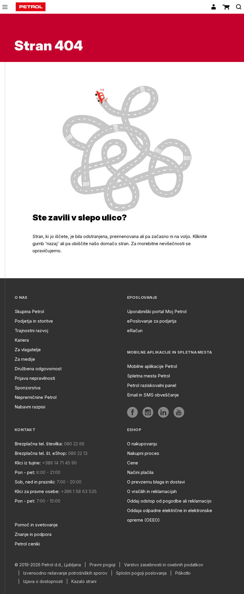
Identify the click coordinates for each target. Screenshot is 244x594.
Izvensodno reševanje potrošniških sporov (65, 573)
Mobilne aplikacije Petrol (152, 366)
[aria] (132, 412)
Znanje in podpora (33, 534)
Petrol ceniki (27, 544)
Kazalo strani (83, 581)
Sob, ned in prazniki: (35, 482)
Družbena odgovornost (38, 368)
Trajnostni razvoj (31, 330)
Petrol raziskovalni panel (151, 385)
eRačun (135, 330)
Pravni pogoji (102, 565)
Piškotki (182, 573)
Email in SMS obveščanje (153, 395)
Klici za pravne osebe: (37, 491)
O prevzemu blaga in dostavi (156, 482)
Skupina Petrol (29, 311)
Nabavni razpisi (30, 407)
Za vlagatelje (28, 349)
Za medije (25, 359)
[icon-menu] (4, 7)
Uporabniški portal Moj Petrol (157, 311)
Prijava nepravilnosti (35, 378)
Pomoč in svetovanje (36, 525)
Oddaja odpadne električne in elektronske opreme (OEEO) (169, 515)
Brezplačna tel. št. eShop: (41, 453)
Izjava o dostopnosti (43, 581)
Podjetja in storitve (34, 321)
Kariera (22, 340)
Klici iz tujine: (28, 463)
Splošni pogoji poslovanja (141, 573)
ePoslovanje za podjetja (151, 321)
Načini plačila (140, 472)
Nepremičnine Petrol (36, 397)
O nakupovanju (142, 444)
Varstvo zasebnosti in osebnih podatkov (163, 565)
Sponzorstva (27, 388)
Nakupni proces (143, 453)
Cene (132, 463)
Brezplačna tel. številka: (39, 444)
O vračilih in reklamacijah (152, 491)
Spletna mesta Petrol (148, 376)
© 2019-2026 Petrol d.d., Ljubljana (48, 565)
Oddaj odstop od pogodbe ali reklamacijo (169, 501)
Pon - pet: (25, 472)
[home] (31, 6)
